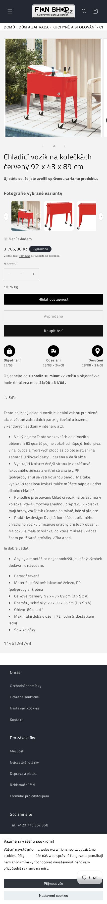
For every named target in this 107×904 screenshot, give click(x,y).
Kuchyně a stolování (74, 27)
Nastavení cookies (53, 896)
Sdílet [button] (13, 397)
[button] (9, 11)
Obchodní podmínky (25, 685)
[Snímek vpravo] (64, 146)
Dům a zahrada (34, 27)
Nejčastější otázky (24, 762)
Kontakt (16, 719)
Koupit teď (53, 331)
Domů (9, 27)
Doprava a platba (23, 773)
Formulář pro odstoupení (29, 795)
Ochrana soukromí (24, 696)
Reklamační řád (22, 784)
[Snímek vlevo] (42, 146)
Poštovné (24, 256)
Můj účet (17, 751)
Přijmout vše (53, 884)
